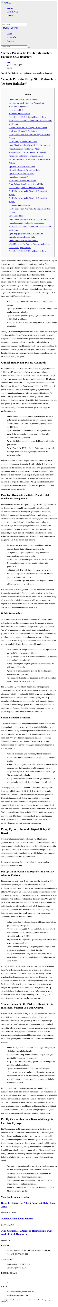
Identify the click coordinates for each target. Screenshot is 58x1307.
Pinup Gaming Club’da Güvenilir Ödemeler (26, 188)
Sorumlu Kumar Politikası (19, 114)
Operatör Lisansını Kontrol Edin (22, 166)
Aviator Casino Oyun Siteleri (17, 1218)
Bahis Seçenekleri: (16, 110)
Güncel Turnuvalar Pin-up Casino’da (23, 99)
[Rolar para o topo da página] (2, 1304)
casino (9, 68)
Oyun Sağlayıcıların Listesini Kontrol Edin (26, 184)
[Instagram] (7, 1282)
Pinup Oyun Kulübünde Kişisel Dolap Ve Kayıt (27, 117)
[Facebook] (7, 1278)
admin (9, 62)
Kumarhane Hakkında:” (18, 177)
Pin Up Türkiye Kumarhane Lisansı (23, 142)
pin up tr (11, 411)
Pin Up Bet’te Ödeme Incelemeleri (22, 181)
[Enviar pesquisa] (29, 47)
